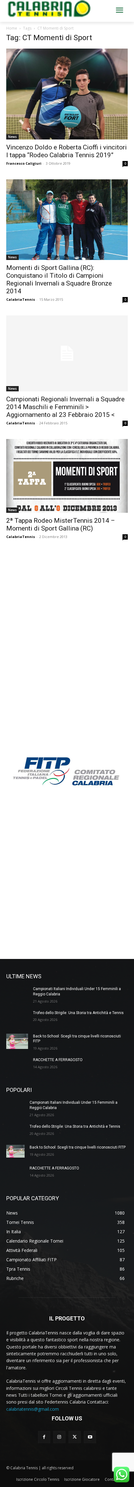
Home (11, 28)
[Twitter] (75, 1437)
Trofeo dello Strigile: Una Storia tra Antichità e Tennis (78, 1013)
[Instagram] (59, 1437)
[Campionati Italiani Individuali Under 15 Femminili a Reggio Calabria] (17, 994)
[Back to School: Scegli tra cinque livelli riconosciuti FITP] (17, 1041)
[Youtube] (90, 1437)
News (12, 137)
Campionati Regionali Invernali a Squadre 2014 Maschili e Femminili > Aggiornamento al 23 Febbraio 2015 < (65, 406)
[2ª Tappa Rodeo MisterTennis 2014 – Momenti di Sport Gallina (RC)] (67, 475)
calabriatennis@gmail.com (32, 1409)
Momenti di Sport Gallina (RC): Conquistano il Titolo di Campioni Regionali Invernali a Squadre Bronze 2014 (59, 279)
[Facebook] (44, 1437)
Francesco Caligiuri (23, 163)
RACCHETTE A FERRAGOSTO (58, 1060)
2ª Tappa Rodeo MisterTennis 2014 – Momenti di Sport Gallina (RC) (60, 524)
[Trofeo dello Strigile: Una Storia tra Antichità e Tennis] (17, 1018)
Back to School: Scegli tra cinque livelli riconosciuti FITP (78, 1147)
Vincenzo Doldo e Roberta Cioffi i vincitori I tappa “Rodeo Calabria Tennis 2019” (66, 151)
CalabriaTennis (20, 299)
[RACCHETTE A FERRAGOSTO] (17, 1065)
